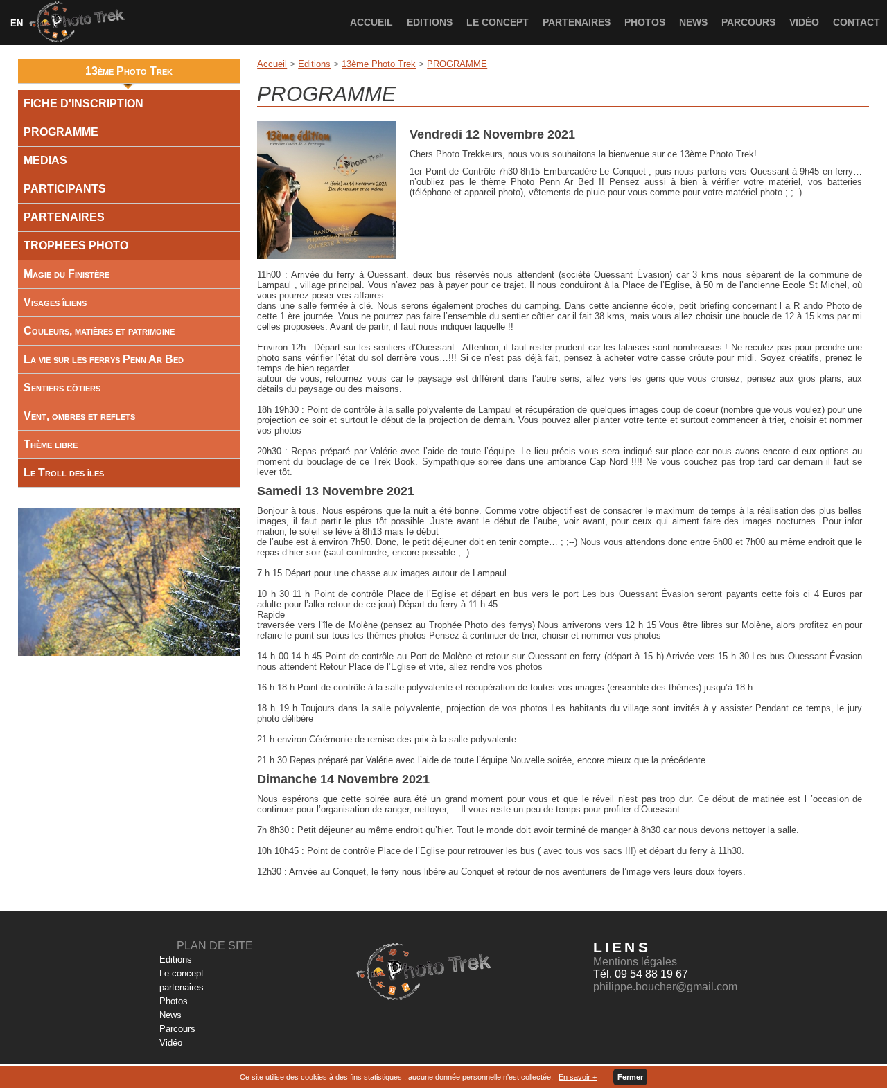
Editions (430, 22)
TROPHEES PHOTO (76, 245)
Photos (644, 22)
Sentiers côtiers (62, 387)
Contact (856, 22)
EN (16, 23)
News (693, 22)
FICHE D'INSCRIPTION (83, 103)
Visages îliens (55, 302)
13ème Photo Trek (379, 64)
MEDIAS (45, 160)
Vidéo (804, 22)
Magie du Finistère (66, 274)
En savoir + (578, 1077)
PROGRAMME (457, 64)
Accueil (371, 22)
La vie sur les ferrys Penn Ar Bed (104, 359)
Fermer (630, 1077)
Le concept (497, 22)
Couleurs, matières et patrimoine (99, 331)
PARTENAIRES (64, 217)
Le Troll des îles (64, 473)
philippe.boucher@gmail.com (665, 986)
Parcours (748, 22)
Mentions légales (635, 961)
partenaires (577, 22)
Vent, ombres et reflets (79, 416)
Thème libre (51, 444)
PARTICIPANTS (65, 189)
